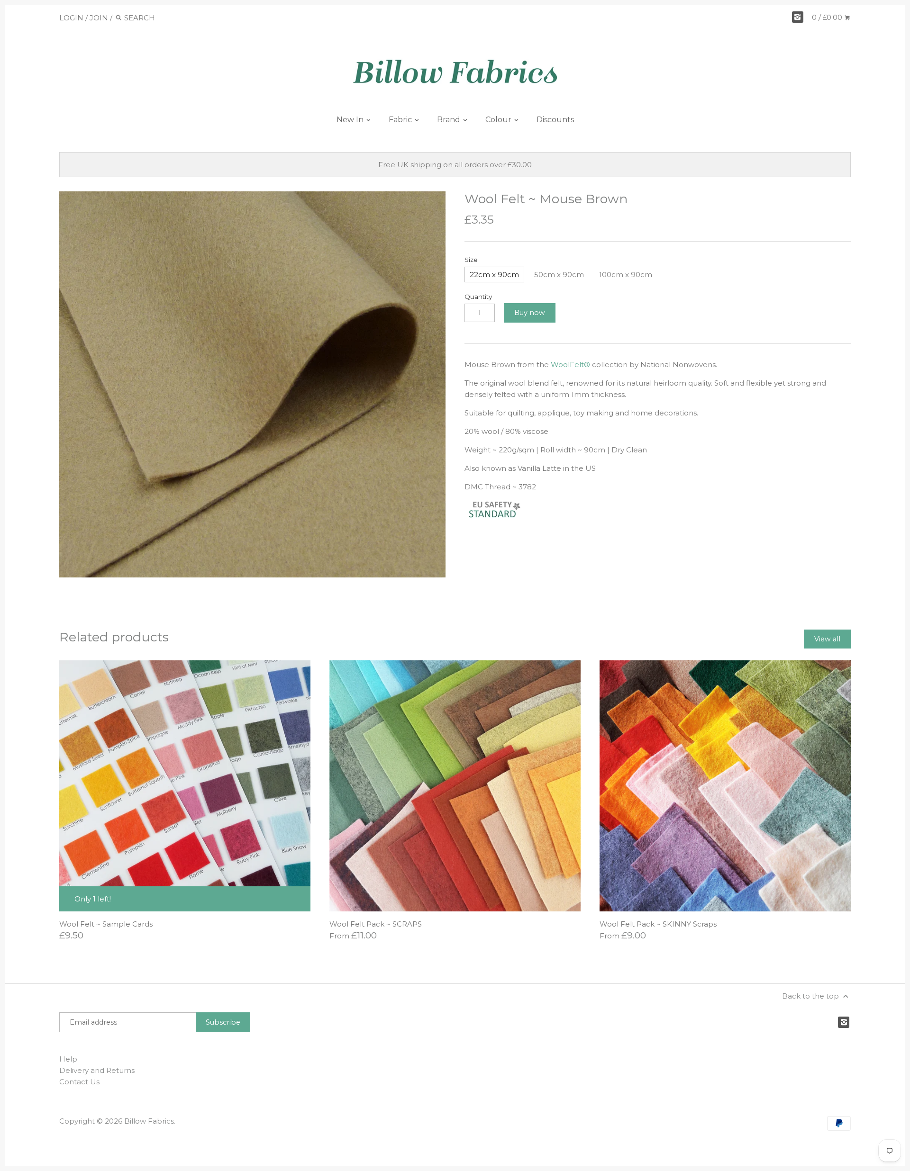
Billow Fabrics (149, 1121)
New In (351, 119)
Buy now (529, 312)
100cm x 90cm (625, 274)
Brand (449, 119)
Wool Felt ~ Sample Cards (106, 923)
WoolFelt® (570, 364)
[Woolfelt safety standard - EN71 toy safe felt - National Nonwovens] (502, 517)
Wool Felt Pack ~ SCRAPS (375, 923)
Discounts (555, 119)
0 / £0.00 (828, 17)
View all (827, 639)
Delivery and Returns (97, 1070)
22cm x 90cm (494, 274)
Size (471, 259)
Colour (499, 119)
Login (71, 17)
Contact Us (79, 1081)
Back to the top (811, 995)
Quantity (478, 296)
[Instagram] (797, 17)
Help (68, 1058)
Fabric (401, 119)
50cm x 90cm (559, 274)
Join (99, 17)
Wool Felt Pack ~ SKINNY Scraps (658, 923)
